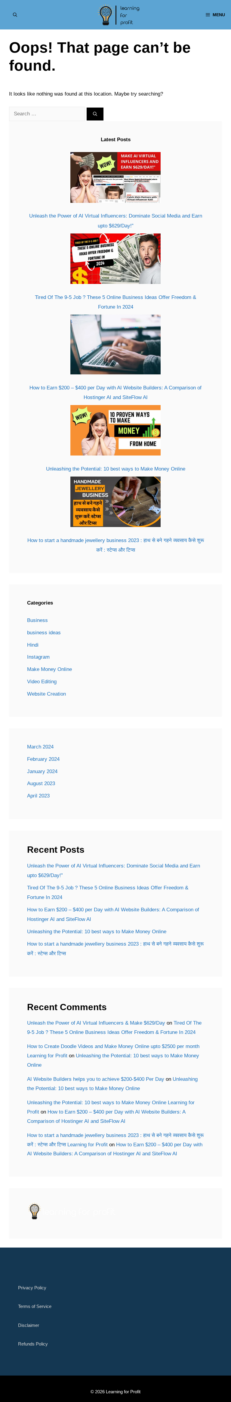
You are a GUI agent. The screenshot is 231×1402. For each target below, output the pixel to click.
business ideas (44, 632)
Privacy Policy (32, 1287)
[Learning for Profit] (118, 14)
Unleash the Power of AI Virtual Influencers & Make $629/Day (96, 1023)
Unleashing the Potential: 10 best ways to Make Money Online (115, 469)
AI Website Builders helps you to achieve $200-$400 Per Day (95, 1079)
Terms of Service (34, 1306)
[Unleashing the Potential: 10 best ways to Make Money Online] (115, 432)
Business (37, 620)
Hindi (32, 645)
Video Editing (42, 681)
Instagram (38, 657)
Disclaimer (28, 1325)
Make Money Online (49, 669)
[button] (15, 14)
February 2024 (43, 759)
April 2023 (38, 796)
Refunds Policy (33, 1343)
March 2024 (40, 747)
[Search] (95, 114)
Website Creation (46, 694)
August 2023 (41, 783)
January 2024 (42, 771)
